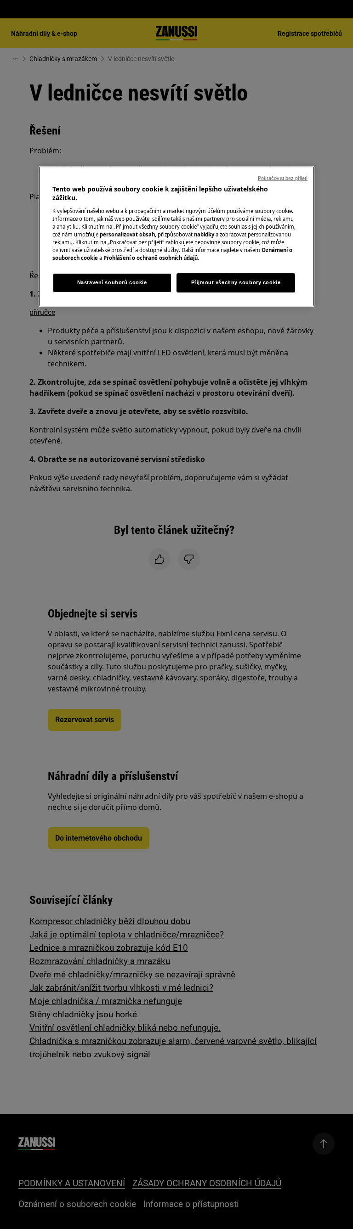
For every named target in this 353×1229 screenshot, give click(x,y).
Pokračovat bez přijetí (282, 178)
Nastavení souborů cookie (112, 282)
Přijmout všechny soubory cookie (236, 282)
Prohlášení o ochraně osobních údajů (150, 257)
